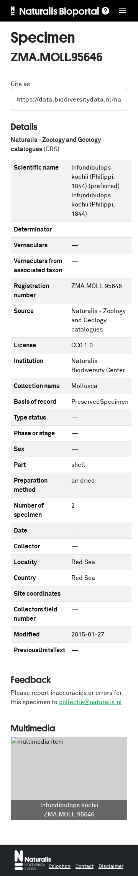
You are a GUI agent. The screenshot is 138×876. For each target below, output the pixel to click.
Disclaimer (111, 866)
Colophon (60, 866)
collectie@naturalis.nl (90, 702)
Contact (85, 866)
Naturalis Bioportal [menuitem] (59, 10)
